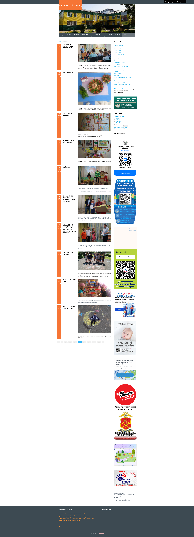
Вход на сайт (62, 527)
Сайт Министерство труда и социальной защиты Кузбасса (74, 517)
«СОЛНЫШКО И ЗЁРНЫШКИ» (68, 141)
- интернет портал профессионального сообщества (125, 90)
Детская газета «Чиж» (119, 56)
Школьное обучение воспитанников (123, 48)
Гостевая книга (118, 79)
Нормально (119, 121)
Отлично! (118, 118)
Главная (59, 41)
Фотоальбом (117, 73)
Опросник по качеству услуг (121, 80)
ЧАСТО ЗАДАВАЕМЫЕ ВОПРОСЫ (122, 77)
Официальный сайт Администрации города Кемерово (73, 515)
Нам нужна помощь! (119, 70)
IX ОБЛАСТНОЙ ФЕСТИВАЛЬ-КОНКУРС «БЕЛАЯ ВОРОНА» (69, 198)
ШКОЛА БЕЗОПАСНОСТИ (120, 62)
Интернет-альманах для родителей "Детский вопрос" (123, 58)
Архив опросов (125, 127)
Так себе (118, 123)
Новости (116, 47)
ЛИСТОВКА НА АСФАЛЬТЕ (68, 253)
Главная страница (118, 45)
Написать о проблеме (125, 257)
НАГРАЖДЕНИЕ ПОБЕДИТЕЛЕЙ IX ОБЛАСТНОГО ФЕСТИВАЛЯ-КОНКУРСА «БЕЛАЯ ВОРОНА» (69, 228)
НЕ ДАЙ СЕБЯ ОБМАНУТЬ (120, 82)
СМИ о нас (117, 68)
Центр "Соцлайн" (118, 50)
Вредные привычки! (119, 60)
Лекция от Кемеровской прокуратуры (68, 46)
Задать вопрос (118, 75)
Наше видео (117, 71)
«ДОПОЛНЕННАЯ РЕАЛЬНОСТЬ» (69, 307)
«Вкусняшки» (68, 72)
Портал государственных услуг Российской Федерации (73, 513)
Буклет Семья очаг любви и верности (124, 84)
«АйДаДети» (67, 167)
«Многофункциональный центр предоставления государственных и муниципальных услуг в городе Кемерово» (76, 519)
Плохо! (117, 124)
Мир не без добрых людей (121, 66)
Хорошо (118, 119)
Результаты (117, 127)
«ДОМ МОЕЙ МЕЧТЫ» (67, 114)
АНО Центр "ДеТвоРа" (120, 54)
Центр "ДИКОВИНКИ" (119, 52)
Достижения (117, 64)
